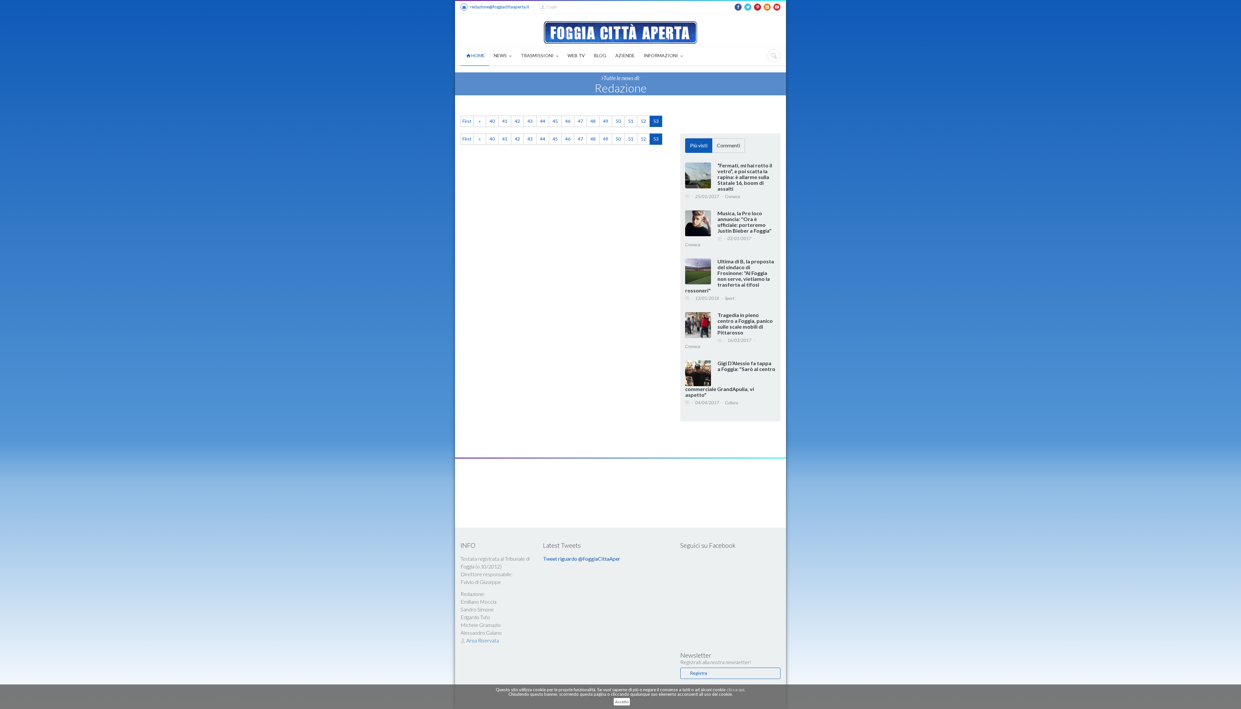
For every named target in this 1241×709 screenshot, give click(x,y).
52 (643, 121)
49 (605, 121)
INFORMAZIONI (661, 55)
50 (618, 121)
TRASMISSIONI (538, 55)
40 (492, 121)
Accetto (622, 701)
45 (555, 121)
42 (517, 121)
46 (567, 121)
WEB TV (576, 55)
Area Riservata (482, 640)
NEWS (501, 55)
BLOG (600, 55)
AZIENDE (625, 55)
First (467, 121)
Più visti (698, 145)
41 (504, 121)
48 (593, 121)
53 (656, 121)
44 (542, 121)
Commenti (728, 145)
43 (530, 121)
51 (630, 121)
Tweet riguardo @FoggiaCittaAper (581, 559)
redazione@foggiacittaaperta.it (499, 6)
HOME (477, 55)
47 (580, 121)
